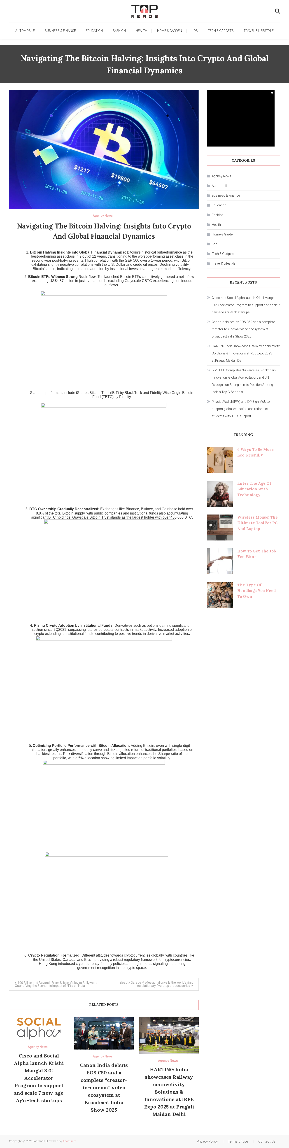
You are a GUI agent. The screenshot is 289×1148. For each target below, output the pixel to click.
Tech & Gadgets (221, 31)
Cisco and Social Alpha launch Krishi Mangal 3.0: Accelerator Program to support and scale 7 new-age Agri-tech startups (39, 1078)
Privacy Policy (207, 1141)
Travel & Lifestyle (259, 31)
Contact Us (266, 1141)
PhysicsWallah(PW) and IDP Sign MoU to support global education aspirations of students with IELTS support (241, 409)
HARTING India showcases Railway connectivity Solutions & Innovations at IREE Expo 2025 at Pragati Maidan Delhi (169, 1091)
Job (195, 31)
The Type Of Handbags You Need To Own (256, 590)
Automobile (25, 31)
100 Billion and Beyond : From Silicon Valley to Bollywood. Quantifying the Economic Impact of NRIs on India (56, 984)
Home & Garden (169, 31)
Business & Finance (60, 31)
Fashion (119, 31)
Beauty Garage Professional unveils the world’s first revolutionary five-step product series (156, 984)
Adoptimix (69, 1141)
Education (94, 31)
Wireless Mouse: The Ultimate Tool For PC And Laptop (257, 523)
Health (141, 31)
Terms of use (238, 1141)
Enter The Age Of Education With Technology (254, 489)
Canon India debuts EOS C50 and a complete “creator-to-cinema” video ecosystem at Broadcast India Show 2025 (104, 1087)
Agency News (103, 215)
